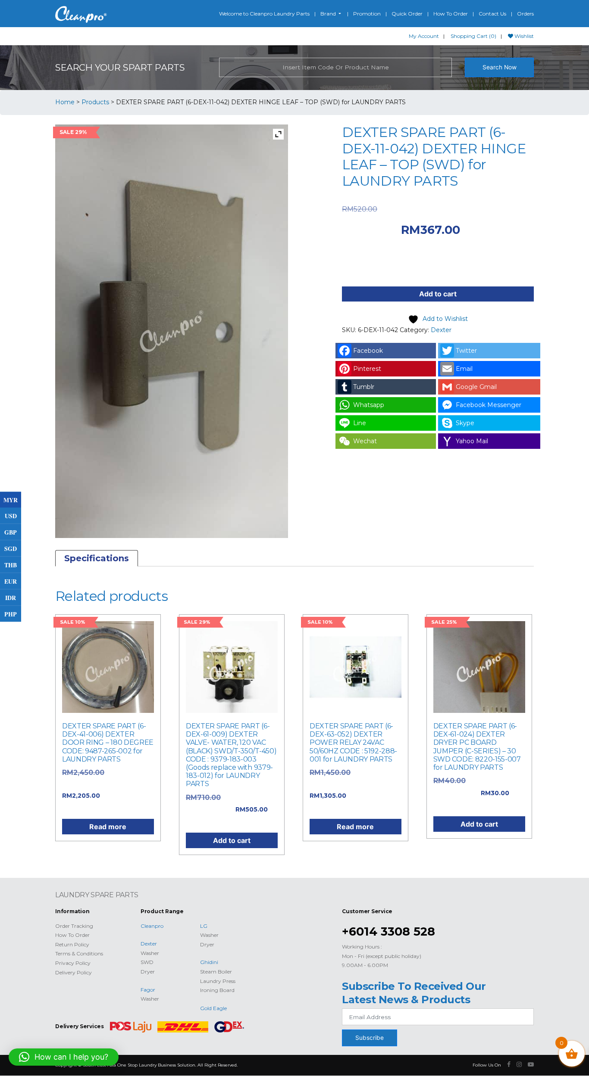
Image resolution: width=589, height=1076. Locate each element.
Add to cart (438, 293)
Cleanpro (152, 926)
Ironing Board (217, 990)
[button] (64, 1057)
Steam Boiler (216, 971)
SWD (147, 962)
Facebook (368, 351)
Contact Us (492, 13)
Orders (525, 13)
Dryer (148, 971)
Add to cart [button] (232, 840)
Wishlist (523, 36)
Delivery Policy (73, 972)
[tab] (96, 558)
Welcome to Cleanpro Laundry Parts (264, 13)
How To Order (450, 13)
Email (464, 369)
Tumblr (363, 387)
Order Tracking (74, 926)
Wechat (365, 441)
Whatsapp (368, 405)
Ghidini (209, 962)
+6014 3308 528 (388, 931)
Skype (465, 423)
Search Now (499, 67)
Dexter (441, 330)
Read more (107, 826)
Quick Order (407, 13)
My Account (424, 36)
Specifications (96, 558)
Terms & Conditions (79, 953)
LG (203, 926)
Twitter (466, 351)
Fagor (148, 989)
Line (359, 423)
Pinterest (367, 369)
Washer (150, 953)
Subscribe (369, 1037)
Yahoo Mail (472, 441)
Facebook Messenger (488, 405)
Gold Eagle (213, 1008)
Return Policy (72, 944)
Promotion (367, 13)
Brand (328, 13)
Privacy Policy (73, 963)
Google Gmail (476, 387)
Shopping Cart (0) (473, 36)
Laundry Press (217, 981)
